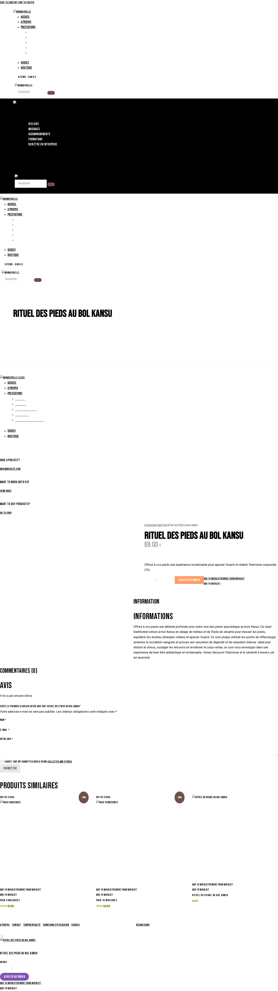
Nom (3, 720)
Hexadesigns (143, 925)
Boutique (157, 525)
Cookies (75, 925)
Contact (16, 925)
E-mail (4, 730)
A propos (5, 925)
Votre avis (6, 739)
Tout (164, 525)
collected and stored (59, 762)
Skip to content (9, 2)
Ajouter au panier (189, 580)
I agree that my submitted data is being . (38, 762)
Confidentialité (31, 925)
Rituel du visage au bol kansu (210, 895)
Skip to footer (26, 2)
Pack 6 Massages (10, 900)
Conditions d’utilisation (56, 925)
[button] (224, 578)
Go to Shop (6, 513)
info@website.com (10, 469)
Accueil (148, 525)
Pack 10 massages (106, 900)
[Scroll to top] (2, 935)
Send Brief (6, 491)
